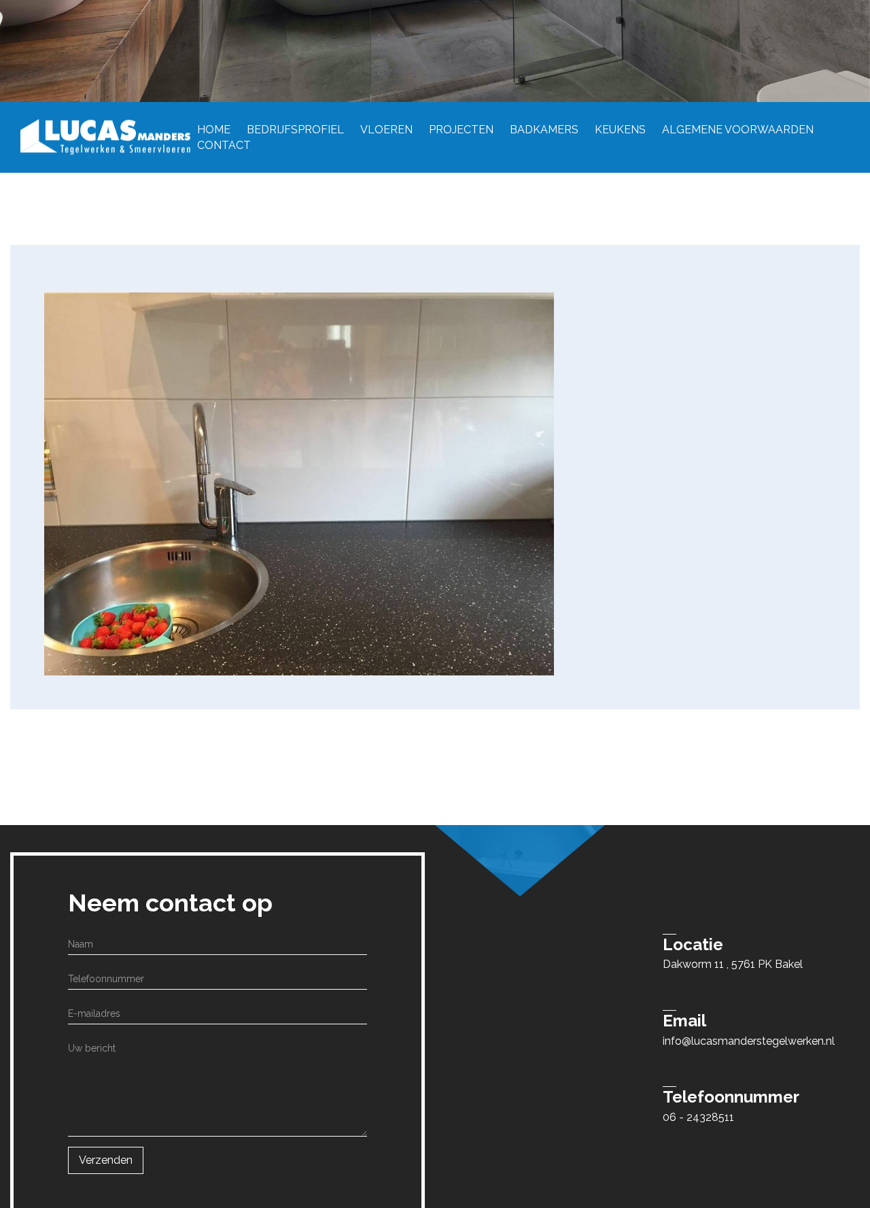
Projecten (461, 128)
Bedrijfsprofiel (295, 128)
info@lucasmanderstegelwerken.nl (749, 1041)
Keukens (620, 128)
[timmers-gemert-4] (299, 483)
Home (213, 128)
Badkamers (544, 128)
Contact (224, 144)
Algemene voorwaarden (738, 128)
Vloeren (386, 128)
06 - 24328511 (698, 1117)
